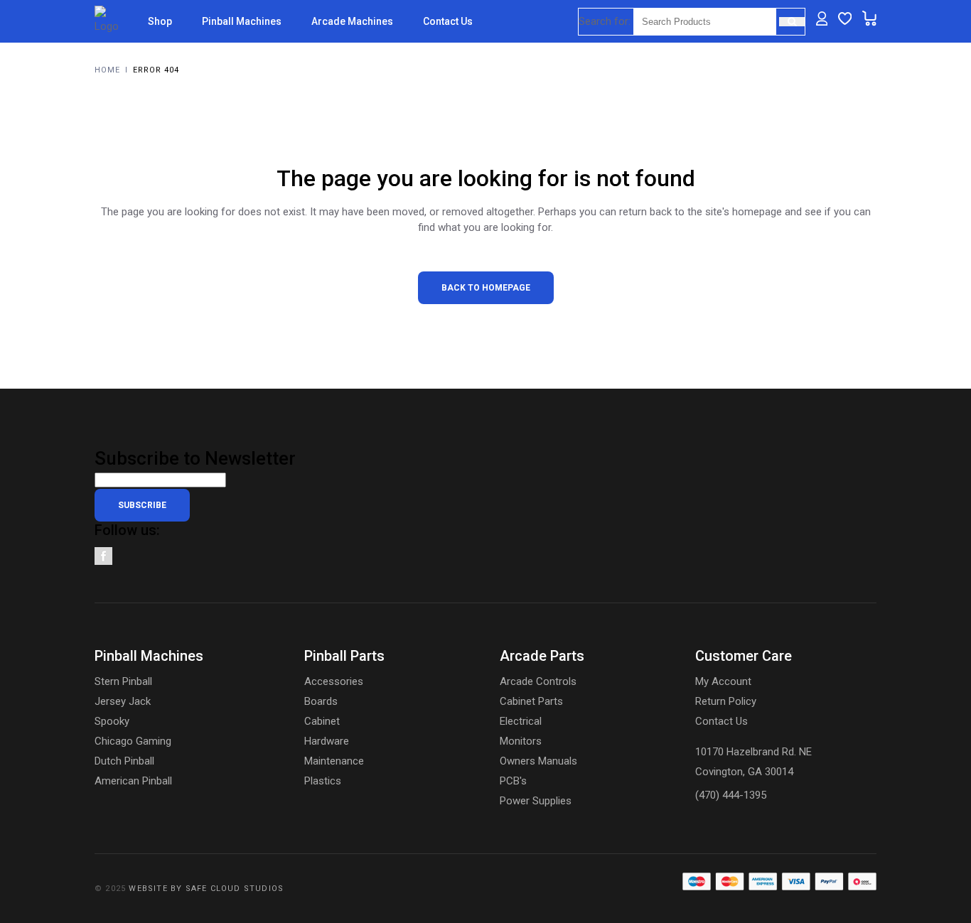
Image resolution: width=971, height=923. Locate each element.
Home (107, 70)
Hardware (326, 741)
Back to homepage (485, 288)
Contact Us (721, 721)
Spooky (112, 721)
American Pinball (133, 780)
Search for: (605, 21)
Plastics (322, 780)
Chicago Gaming (133, 741)
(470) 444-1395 (730, 795)
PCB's (513, 780)
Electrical (521, 721)
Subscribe (142, 505)
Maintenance (334, 761)
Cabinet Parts (531, 701)
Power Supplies (536, 800)
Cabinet (322, 721)
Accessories (333, 681)
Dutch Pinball (124, 761)
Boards (321, 701)
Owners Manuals (538, 761)
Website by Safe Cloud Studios (206, 888)
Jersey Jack (123, 701)
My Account (723, 681)
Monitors (521, 741)
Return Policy (725, 701)
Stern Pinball (123, 681)
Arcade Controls (538, 681)
